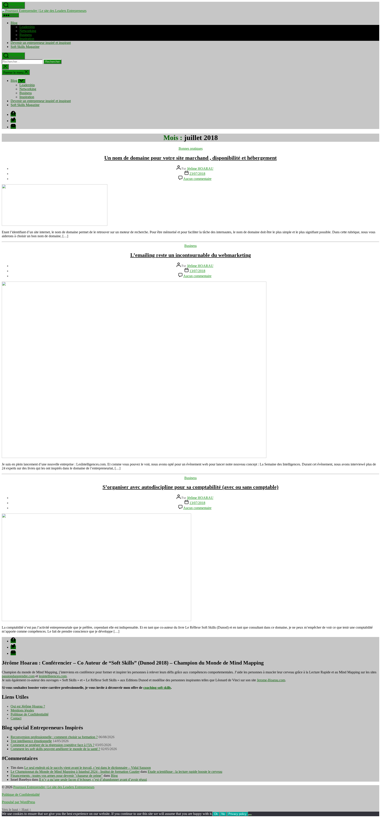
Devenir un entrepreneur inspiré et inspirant (41, 43)
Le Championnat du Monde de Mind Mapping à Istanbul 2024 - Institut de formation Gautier (75, 771)
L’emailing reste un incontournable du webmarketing (190, 255)
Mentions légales (22, 710)
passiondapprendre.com (18, 676)
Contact (16, 718)
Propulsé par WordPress (18, 802)
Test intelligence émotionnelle (31, 741)
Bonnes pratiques (191, 148)
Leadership (27, 27)
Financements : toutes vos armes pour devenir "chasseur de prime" (57, 775)
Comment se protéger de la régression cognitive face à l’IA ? (52, 745)
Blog (14, 23)
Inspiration (26, 39)
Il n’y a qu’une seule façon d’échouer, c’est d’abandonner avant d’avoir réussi (93, 779)
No (223, 814)
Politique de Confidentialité (30, 714)
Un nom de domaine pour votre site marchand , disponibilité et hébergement (190, 158)
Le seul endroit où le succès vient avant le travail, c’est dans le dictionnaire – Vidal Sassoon (87, 767)
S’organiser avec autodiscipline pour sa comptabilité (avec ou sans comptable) (190, 487)
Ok (216, 814)
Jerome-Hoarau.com (271, 680)
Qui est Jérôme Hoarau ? (28, 706)
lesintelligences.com (53, 676)
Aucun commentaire (197, 179)
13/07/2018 (197, 271)
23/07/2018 (197, 174)
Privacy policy (237, 814)
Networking (27, 31)
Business (25, 35)
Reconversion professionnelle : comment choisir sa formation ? (54, 737)
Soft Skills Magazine (25, 47)
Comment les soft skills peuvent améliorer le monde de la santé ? (55, 749)
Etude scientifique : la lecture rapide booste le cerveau (185, 771)
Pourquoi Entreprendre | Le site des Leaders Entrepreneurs (53, 787)
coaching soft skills (157, 687)
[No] (250, 815)
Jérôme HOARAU (200, 168)
